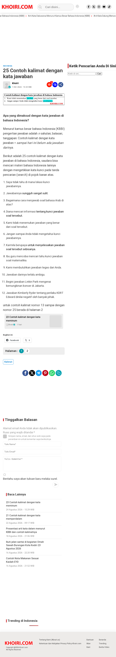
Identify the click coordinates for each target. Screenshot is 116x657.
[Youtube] (104, 7)
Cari (99, 74)
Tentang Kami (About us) (49, 639)
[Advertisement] (58, 40)
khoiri (15, 83)
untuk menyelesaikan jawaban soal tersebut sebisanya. (35, 247)
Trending (102, 643)
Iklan (88, 643)
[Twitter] (94, 7)
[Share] (60, 84)
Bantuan (90, 639)
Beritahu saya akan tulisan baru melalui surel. (30, 479)
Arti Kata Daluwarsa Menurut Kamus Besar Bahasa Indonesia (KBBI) (53, 16)
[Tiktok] (109, 7)
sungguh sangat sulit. (35, 193)
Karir (88, 647)
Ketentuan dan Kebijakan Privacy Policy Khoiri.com (60, 643)
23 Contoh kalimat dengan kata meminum (23, 319)
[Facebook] (88, 7)
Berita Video (104, 647)
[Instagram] (99, 7)
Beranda (102, 639)
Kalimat (8, 361)
